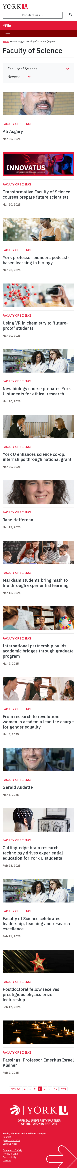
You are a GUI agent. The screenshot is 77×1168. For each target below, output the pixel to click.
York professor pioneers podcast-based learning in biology (36, 260)
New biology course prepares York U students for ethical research (37, 391)
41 (55, 1088)
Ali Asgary (13, 131)
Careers (7, 1160)
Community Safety (12, 1150)
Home (6, 41)
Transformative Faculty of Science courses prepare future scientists (36, 194)
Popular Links (31, 15)
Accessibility (9, 1157)
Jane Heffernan (18, 520)
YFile (7, 25)
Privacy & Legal (10, 1153)
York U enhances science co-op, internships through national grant (38, 456)
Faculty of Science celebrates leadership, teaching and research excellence (36, 924)
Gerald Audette (18, 787)
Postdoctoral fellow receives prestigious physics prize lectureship (31, 994)
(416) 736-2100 (11, 1140)
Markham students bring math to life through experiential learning (36, 582)
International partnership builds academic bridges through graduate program (38, 651)
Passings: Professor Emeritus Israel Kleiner (38, 1062)
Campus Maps (10, 1143)
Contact (7, 1136)
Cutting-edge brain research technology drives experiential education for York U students (33, 853)
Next (63, 1088)
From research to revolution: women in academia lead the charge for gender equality (38, 722)
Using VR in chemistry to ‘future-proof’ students (35, 325)
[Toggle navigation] (8, 33)
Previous (16, 1088)
